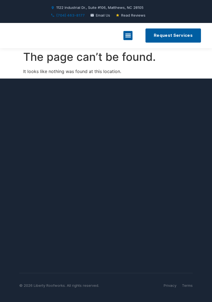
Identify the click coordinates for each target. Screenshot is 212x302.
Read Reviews (133, 15)
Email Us (103, 15)
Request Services (173, 35)
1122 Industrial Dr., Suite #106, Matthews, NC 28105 (100, 7)
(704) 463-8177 (70, 15)
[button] (127, 35)
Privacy (170, 285)
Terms (187, 285)
